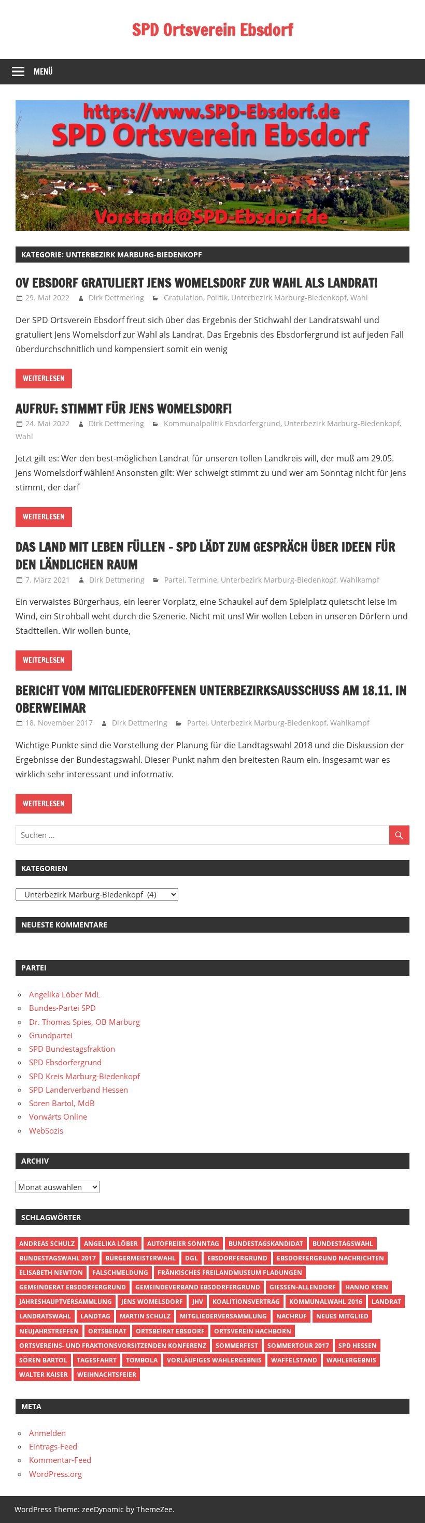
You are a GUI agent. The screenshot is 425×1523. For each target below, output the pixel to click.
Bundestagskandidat (266, 1243)
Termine (202, 580)
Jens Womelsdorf (152, 1301)
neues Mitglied (342, 1316)
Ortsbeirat (107, 1331)
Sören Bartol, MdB (62, 1103)
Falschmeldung (120, 1272)
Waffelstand (294, 1360)
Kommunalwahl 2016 (325, 1301)
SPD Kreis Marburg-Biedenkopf (84, 1076)
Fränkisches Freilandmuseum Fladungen (230, 1272)
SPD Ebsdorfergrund (65, 1062)
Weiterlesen (44, 378)
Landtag (95, 1316)
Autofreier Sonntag (183, 1243)
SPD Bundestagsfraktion (72, 1048)
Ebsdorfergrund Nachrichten (330, 1258)
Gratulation (183, 297)
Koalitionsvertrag (246, 1301)
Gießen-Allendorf (303, 1287)
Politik (217, 297)
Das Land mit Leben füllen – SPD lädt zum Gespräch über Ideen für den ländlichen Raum (205, 555)
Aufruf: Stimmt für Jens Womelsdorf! (124, 408)
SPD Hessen (357, 1345)
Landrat (386, 1301)
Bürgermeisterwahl (140, 1258)
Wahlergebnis (351, 1360)
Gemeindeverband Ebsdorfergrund (197, 1287)
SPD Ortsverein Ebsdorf (212, 29)
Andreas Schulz (47, 1243)
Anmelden (47, 1433)
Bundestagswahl (343, 1243)
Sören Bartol (43, 1360)
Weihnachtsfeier (106, 1374)
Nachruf (291, 1316)
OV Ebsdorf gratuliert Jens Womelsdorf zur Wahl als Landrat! (196, 283)
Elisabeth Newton (51, 1272)
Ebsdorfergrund (237, 1258)
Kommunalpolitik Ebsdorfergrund (222, 423)
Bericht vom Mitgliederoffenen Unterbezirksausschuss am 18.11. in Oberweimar (211, 699)
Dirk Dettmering (116, 297)
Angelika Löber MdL (65, 994)
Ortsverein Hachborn (252, 1331)
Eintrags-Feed (53, 1446)
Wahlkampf (359, 580)
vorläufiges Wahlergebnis (214, 1360)
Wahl (359, 297)
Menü (43, 71)
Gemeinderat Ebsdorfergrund (72, 1287)
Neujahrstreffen (49, 1331)
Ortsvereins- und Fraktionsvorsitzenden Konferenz (112, 1345)
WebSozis (46, 1130)
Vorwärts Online (58, 1116)
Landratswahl (45, 1316)
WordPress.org (55, 1474)
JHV (197, 1301)
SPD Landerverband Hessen (78, 1089)
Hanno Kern (366, 1287)
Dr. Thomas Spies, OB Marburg (84, 1022)
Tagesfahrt (97, 1360)
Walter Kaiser (43, 1374)
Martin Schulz (145, 1316)
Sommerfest (237, 1345)
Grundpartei (51, 1035)
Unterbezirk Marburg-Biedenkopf (289, 297)
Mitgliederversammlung (223, 1316)
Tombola (142, 1360)
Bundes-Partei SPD (62, 1008)
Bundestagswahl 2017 (57, 1258)
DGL (191, 1258)
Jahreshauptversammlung (65, 1301)
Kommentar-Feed (60, 1460)
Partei (174, 580)
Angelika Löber (111, 1243)
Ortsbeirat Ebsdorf (170, 1331)
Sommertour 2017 (298, 1345)
